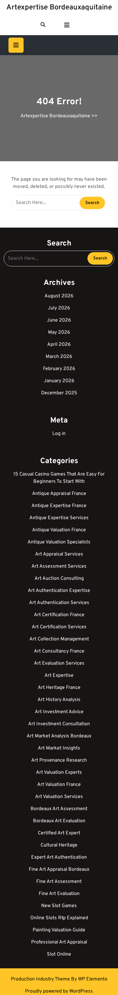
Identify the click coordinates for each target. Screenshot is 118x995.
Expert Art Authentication (59, 857)
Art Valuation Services (59, 797)
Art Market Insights (59, 748)
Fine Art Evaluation (59, 894)
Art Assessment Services (59, 566)
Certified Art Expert (59, 833)
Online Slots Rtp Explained (59, 918)
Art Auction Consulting (59, 579)
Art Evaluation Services (59, 663)
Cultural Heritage (59, 845)
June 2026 (59, 320)
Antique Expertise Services (59, 518)
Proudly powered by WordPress (59, 991)
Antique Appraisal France (59, 494)
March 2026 (59, 357)
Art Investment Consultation (59, 724)
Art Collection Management (59, 639)
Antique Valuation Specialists (59, 542)
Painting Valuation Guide (59, 930)
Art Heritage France (59, 688)
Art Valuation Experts (59, 773)
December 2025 (59, 393)
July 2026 (59, 308)
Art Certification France (59, 615)
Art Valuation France (59, 785)
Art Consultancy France (59, 651)
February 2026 (59, 369)
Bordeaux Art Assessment (59, 809)
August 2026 (59, 296)
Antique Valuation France (59, 530)
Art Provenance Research (59, 760)
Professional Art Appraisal (59, 942)
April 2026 (59, 345)
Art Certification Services (59, 627)
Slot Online (59, 954)
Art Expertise (59, 676)
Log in (59, 434)
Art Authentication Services (59, 603)
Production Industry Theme (41, 979)
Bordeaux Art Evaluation (59, 821)
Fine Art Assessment (59, 882)
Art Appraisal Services (59, 554)
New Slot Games (59, 906)
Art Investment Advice (59, 712)
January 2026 (59, 381)
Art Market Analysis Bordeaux (59, 736)
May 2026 (59, 332)
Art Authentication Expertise (59, 591)
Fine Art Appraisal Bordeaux (59, 869)
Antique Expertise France (59, 506)
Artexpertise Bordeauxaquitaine (59, 7)
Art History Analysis (59, 700)
